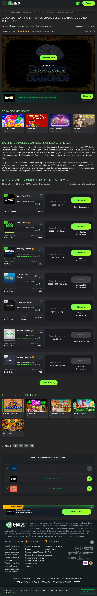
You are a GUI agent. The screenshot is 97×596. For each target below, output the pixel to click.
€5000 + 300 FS (24, 512)
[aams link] (80, 558)
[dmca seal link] (88, 548)
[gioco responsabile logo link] (89, 558)
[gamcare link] (81, 548)
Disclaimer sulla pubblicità (82, 184)
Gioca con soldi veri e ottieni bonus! (36, 97)
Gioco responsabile (73, 578)
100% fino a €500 (57, 365)
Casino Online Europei (34, 560)
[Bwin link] (9, 98)
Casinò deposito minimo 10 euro (12, 570)
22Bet (48, 552)
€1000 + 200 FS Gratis (57, 284)
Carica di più (47, 382)
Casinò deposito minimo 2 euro (12, 553)
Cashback (57, 339)
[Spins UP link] (10, 511)
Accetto (87, 591)
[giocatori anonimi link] (91, 563)
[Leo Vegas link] (13, 489)
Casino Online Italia (53, 546)
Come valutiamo (62, 582)
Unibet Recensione (81, 341)
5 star (29, 31)
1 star (18, 31)
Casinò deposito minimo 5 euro (12, 564)
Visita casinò (76, 511)
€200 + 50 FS (57, 205)
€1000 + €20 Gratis (57, 231)
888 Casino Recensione (81, 233)
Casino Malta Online (34, 552)
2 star (21, 31)
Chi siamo (53, 578)
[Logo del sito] (42, 3)
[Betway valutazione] (39, 256)
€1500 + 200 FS (57, 257)
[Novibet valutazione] (39, 364)
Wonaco (48, 555)
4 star (26, 31)
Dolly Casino (50, 549)
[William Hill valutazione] (39, 284)
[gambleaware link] (80, 553)
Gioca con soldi (48, 57)
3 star (23, 31)
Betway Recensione (81, 259)
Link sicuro (88, 101)
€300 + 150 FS (57, 312)
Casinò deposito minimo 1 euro (12, 547)
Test (77, 582)
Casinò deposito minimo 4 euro (12, 559)
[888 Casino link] (9, 230)
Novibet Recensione (81, 367)
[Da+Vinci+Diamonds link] (15, 446)
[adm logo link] (72, 558)
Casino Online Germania (31, 565)
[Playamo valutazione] (39, 310)
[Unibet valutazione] (39, 338)
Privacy (46, 582)
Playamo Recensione (81, 314)
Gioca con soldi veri (13, 126)
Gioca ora (87, 96)
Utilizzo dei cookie (8, 592)
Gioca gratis (48, 65)
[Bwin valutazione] (39, 204)
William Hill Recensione (81, 286)
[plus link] (77, 548)
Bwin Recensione (81, 207)
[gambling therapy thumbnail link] (85, 563)
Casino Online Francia (34, 558)
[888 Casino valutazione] (39, 230)
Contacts (40, 578)
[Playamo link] (9, 310)
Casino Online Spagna (34, 554)
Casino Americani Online (32, 547)
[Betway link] (9, 256)
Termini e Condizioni (27, 582)
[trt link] (92, 542)
